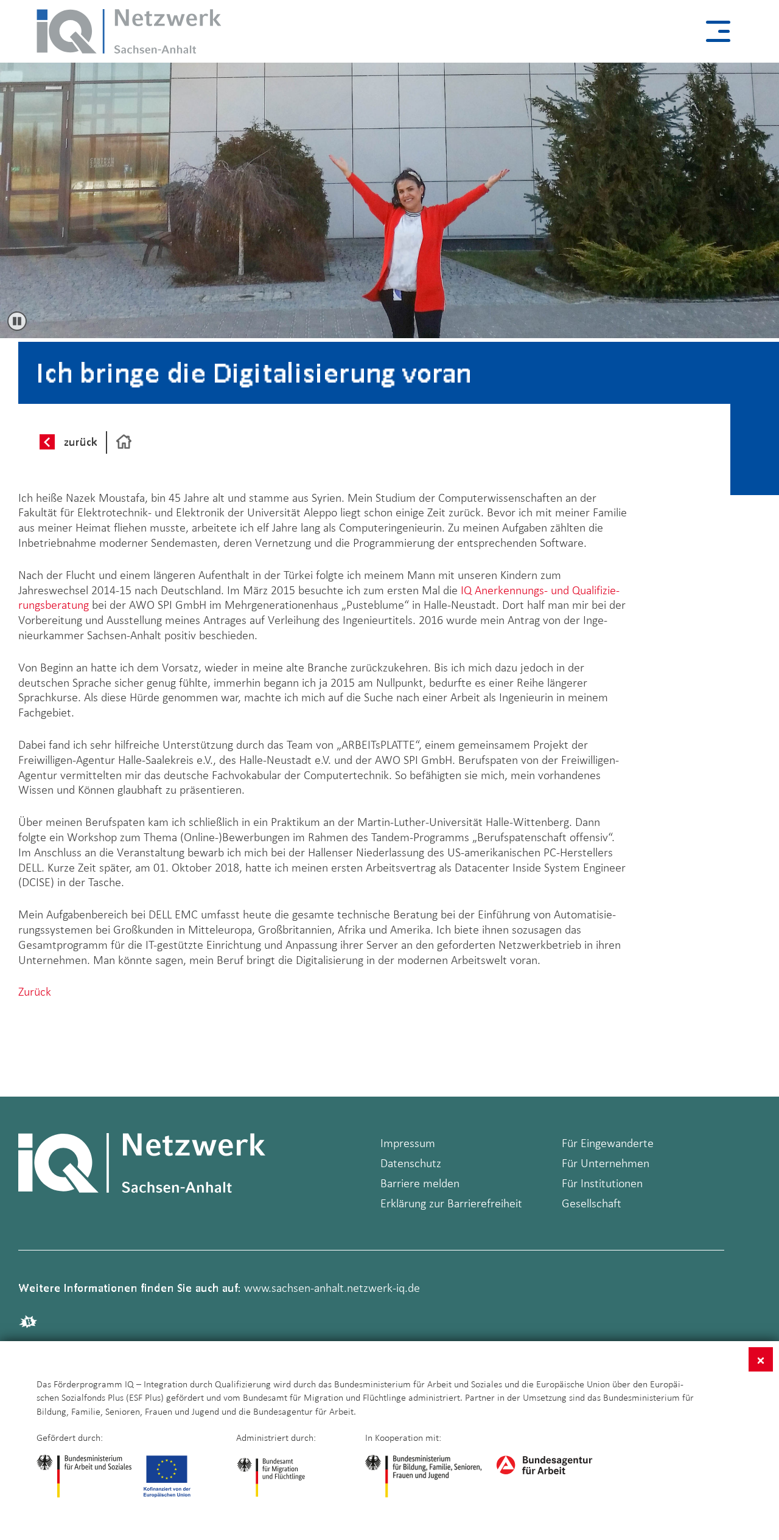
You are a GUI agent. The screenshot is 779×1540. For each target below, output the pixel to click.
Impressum (407, 1143)
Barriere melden (419, 1183)
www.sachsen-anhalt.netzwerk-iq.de (332, 1287)
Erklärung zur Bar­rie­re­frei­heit (451, 1203)
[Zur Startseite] (123, 442)
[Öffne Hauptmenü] (718, 31)
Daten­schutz (410, 1163)
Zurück (34, 991)
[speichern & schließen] (761, 1359)
